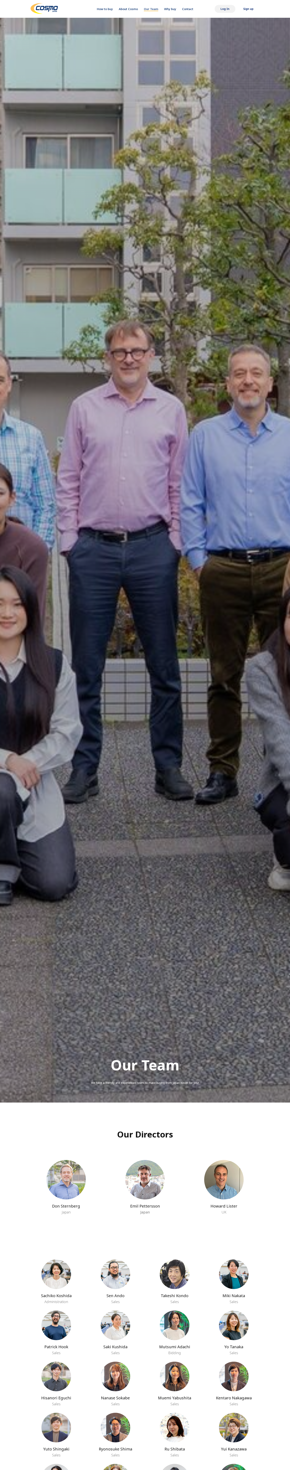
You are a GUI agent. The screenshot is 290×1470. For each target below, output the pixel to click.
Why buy (170, 9)
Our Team (151, 9)
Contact (187, 9)
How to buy (105, 9)
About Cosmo (128, 9)
